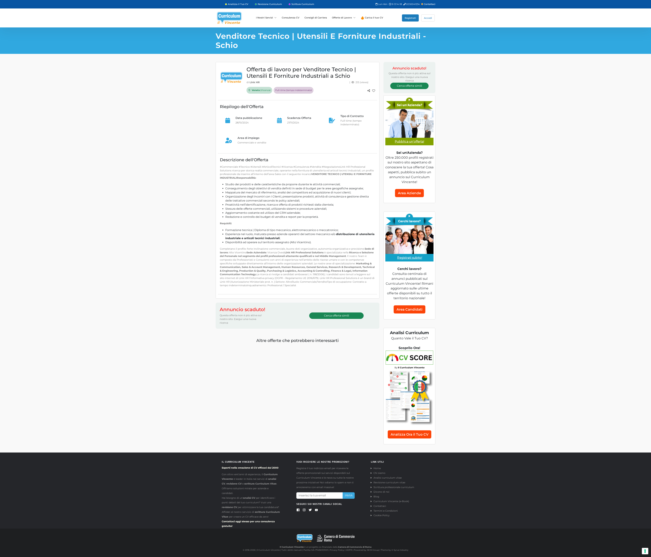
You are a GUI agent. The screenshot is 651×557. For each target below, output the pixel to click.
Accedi (428, 18)
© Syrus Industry (399, 550)
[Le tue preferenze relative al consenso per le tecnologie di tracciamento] (645, 551)
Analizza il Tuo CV (238, 4)
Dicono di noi (381, 491)
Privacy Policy (337, 550)
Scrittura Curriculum (302, 4)
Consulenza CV (290, 17)
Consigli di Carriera (315, 17)
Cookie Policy (381, 515)
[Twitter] (310, 510)
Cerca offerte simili (336, 315)
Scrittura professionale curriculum (393, 487)
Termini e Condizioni (385, 510)
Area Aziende (409, 193)
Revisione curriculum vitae (389, 482)
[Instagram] (304, 510)
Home (377, 468)
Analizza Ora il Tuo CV (409, 434)
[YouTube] (316, 510)
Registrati (410, 18)
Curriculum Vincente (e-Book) (391, 501)
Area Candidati (409, 309)
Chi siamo (379, 473)
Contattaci (429, 4)
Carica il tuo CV (373, 17)
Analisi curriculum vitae (387, 477)
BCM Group (373, 550)
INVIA (348, 495)
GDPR (349, 550)
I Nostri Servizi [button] (264, 17)
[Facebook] (298, 510)
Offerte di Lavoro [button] (342, 17)
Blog (376, 496)
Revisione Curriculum (270, 4)
